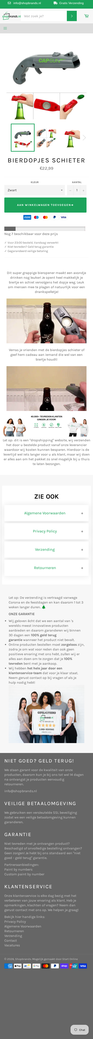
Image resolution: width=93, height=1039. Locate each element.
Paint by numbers (18, 869)
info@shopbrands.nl (27, 3)
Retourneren (45, 567)
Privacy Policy (45, 531)
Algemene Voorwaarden (45, 513)
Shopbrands (23, 959)
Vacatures (12, 945)
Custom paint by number (24, 874)
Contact (10, 940)
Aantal (77, 182)
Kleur (35, 182)
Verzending (45, 549)
